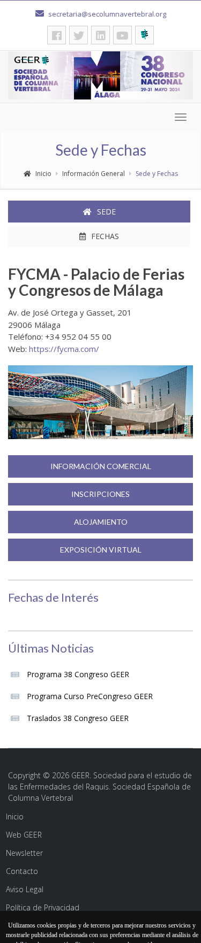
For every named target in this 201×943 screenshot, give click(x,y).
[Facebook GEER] (56, 35)
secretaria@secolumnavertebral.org (106, 14)
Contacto (22, 871)
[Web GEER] (144, 35)
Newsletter (24, 853)
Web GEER (24, 835)
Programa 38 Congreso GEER (78, 674)
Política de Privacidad (42, 907)
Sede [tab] (106, 211)
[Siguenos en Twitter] (78, 35)
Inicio (43, 173)
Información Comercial (100, 466)
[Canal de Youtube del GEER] (122, 35)
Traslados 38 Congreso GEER (78, 718)
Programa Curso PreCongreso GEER (90, 696)
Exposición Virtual (101, 549)
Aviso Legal (24, 889)
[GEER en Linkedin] (100, 35)
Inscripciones (100, 494)
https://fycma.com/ (64, 348)
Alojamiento (101, 521)
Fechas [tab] (105, 236)
